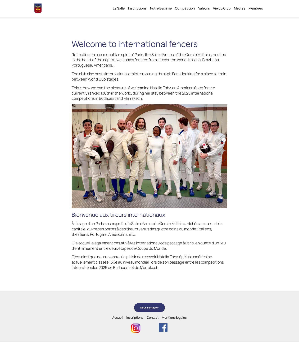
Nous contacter (149, 307)
